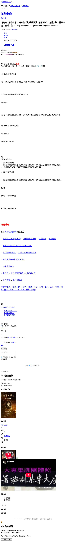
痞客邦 (10, 337)
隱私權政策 (42, 519)
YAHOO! (12, 307)
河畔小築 (6, 13)
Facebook (3, 307)
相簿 (5, 33)
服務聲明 (49, 519)
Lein (2, 327)
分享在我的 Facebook (10, 311)
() (12, 239)
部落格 (6, 35)
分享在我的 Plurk (9, 313)
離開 (10, 539)
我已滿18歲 (4, 539)
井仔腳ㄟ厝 (9, 45)
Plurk (7, 307)
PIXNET (20, 519)
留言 (13, 337)
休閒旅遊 (15, 30)
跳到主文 (3, 18)
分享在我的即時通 (9, 315)
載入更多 (3, 348)
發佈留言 (3, 359)
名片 (5, 37)
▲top (2, 345)
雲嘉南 (13, 342)
